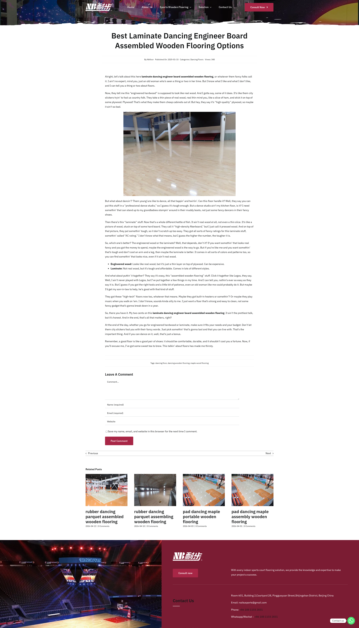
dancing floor (161, 363)
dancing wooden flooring (178, 363)
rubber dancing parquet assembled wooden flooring (105, 516)
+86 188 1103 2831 (251, 609)
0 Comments (103, 526)
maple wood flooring (199, 363)
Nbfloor (150, 59)
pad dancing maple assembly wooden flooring (250, 516)
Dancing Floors (196, 59)
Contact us (183, 600)
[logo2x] (101, 3)
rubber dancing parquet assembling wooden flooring (153, 516)
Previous (93, 453)
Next (268, 453)
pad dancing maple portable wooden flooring (201, 516)
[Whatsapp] (351, 620)
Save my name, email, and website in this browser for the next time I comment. (152, 431)
